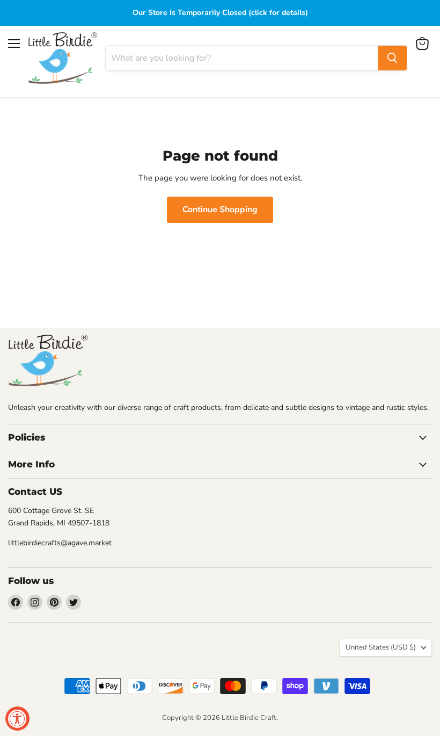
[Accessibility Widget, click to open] (17, 718)
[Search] (392, 58)
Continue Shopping (220, 209)
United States (381, 647)
